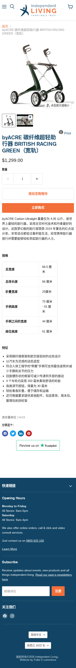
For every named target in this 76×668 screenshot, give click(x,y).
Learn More (9, 549)
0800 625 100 (35, 540)
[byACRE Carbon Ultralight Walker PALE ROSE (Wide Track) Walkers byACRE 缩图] (24, 120)
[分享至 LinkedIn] (21, 433)
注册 (58, 591)
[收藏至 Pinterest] (29, 433)
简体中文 (36, 634)
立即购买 (38, 208)
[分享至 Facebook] (5, 433)
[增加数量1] (37, 179)
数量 (4, 169)
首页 (5, 26)
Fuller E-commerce (45, 659)
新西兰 (36, 645)
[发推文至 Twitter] (13, 433)
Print (67, 133)
